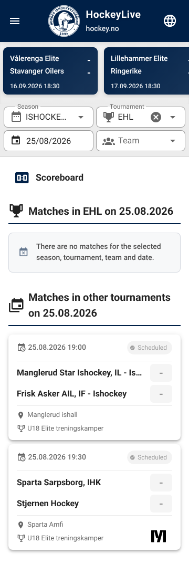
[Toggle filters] (170, 21)
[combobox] (48, 117)
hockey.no (102, 29)
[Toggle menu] (14, 21)
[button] (156, 117)
